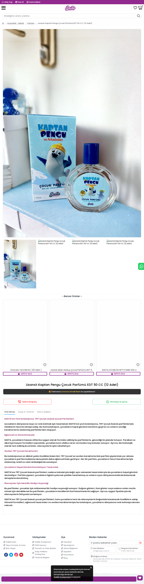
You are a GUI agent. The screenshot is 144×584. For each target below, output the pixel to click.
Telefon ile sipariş (29, 402)
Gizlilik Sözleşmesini (62, 577)
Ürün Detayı (9, 412)
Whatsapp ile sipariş (118, 402)
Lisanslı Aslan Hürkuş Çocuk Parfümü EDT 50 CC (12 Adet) (72, 370)
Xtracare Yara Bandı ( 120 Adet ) (26, 370)
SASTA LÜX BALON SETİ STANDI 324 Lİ (119, 370)
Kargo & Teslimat (26, 412)
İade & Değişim (44, 412)
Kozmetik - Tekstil (15, 23)
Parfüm (30, 23)
